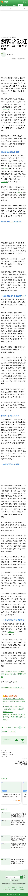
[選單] (26, 2)
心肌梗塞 (11, 632)
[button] (25, 5)
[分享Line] (10, 8)
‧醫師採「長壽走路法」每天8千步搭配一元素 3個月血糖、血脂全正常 (14, 717)
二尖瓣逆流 (5, 109)
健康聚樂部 (14, 887)
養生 (7, 5)
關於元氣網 (7, 887)
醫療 (20, 5)
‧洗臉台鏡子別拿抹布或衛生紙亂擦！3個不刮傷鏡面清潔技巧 (14, 701)
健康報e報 (15, 880)
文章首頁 (16, 889)
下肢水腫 (4, 182)
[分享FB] (3, 8)
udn (2, 37)
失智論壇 (13, 5)
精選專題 (21, 887)
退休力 (11, 889)
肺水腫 (5, 168)
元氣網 (6, 37)
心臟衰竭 (19, 192)
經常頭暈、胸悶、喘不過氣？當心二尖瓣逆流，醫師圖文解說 (13, 674)
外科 (16, 682)
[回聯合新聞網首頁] (2, 2)
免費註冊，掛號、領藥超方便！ (12, 687)
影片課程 (4, 791)
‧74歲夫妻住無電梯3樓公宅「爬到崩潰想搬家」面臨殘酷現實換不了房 (13, 709)
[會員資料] (23, 2)
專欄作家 (22, 889)
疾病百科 (6, 889)
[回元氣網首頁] (6, 2)
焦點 (2, 5)
